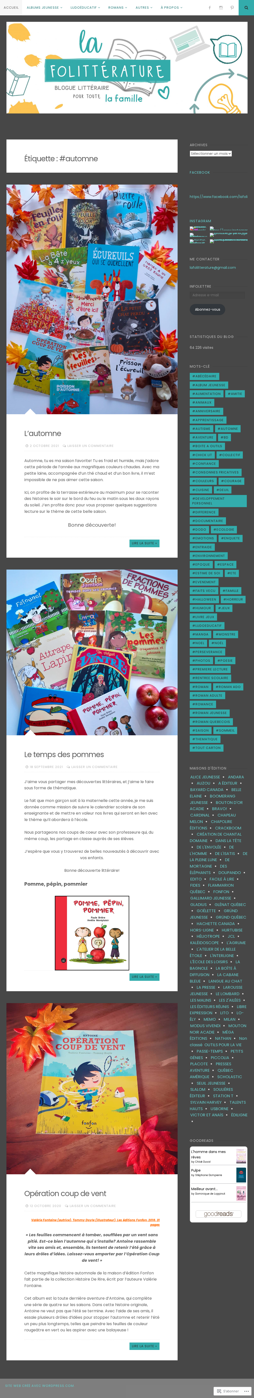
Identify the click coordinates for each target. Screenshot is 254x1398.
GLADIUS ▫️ (201, 904)
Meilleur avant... (204, 1188)
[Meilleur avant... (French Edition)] (241, 1199)
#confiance (204, 463)
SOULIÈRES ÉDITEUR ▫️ (211, 1093)
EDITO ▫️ (199, 879)
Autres (142, 7)
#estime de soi (206, 573)
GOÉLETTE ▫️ (209, 911)
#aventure (203, 437)
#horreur (233, 599)
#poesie (225, 660)
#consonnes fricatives (215, 472)
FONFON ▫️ (224, 892)
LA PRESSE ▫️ (209, 987)
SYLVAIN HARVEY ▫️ (208, 1102)
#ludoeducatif (207, 625)
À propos (170, 7)
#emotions (203, 538)
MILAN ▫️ (232, 1019)
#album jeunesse (208, 385)
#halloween (204, 599)
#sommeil (225, 730)
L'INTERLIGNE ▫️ (225, 956)
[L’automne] (92, 299)
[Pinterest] (232, 7)
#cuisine (200, 490)
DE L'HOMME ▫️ (212, 850)
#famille (230, 590)
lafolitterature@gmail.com (213, 267)
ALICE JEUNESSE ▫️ (208, 777)
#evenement (204, 582)
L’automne (42, 433)
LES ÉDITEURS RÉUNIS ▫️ (212, 1007)
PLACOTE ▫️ (202, 1064)
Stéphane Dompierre (208, 1175)
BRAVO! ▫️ (222, 809)
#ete (231, 573)
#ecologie (223, 529)
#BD (224, 437)
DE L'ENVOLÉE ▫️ (212, 847)
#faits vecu (204, 590)
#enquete (230, 538)
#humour (201, 608)
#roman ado (228, 687)
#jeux (224, 608)
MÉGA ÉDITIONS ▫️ (212, 1035)
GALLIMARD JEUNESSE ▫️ (213, 898)
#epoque (201, 564)
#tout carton (206, 747)
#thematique (205, 739)
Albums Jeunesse (43, 7)
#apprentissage (208, 420)
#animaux (202, 402)
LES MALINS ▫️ (203, 1000)
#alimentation (206, 393)
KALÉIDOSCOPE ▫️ (207, 943)
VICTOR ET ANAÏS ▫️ (209, 1115)
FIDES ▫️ (198, 885)
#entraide (202, 547)
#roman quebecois (211, 721)
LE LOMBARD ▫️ (230, 994)
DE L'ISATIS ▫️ (228, 853)
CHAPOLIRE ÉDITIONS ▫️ (211, 825)
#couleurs (203, 481)
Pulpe (196, 1170)
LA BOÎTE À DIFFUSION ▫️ (213, 971)
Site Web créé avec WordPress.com (39, 1385)
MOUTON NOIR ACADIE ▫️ (218, 1029)
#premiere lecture (210, 669)
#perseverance (207, 652)
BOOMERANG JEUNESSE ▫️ (212, 799)
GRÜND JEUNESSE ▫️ (214, 914)
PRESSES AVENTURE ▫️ (210, 1067)
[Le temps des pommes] (92, 652)
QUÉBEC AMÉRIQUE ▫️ (211, 1074)
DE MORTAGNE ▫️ (210, 863)
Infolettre (200, 286)
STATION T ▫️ (226, 1096)
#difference (204, 512)
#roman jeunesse (209, 713)
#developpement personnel (208, 501)
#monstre (226, 634)
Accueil (11, 7)
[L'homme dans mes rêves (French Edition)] (241, 1162)
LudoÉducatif (84, 7)
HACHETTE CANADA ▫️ (219, 924)
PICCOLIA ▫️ (223, 1058)
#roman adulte (207, 695)
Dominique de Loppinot (210, 1194)
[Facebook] (209, 7)
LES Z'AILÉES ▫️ (233, 1000)
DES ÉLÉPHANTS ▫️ (208, 869)
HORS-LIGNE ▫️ (205, 930)
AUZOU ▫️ (206, 783)
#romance (202, 704)
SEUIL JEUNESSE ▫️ (214, 1083)
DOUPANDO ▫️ (233, 873)
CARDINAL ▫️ (203, 815)
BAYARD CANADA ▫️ (209, 790)
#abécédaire (204, 376)
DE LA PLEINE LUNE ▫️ (219, 857)
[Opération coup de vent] (92, 1088)
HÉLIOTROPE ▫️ (211, 936)
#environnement (208, 555)
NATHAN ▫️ (226, 1038)
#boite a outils (207, 446)
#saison (200, 730)
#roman (200, 687)
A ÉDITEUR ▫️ (230, 783)
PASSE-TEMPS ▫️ (213, 1051)
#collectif (229, 455)
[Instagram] (221, 7)
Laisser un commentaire (90, 445)
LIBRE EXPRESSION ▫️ (218, 1010)
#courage (231, 481)
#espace (225, 564)
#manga (200, 634)
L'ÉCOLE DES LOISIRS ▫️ (212, 962)
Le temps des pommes (64, 754)
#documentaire (207, 521)
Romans (116, 7)
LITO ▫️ (227, 1013)
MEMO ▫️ (213, 1019)
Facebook (200, 172)
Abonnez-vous (207, 309)
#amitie (235, 393)
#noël (217, 643)
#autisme (201, 428)
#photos (201, 660)
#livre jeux (203, 617)
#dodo (199, 529)
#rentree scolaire (210, 678)
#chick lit (202, 455)
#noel (198, 643)
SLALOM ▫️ (200, 1089)
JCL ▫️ (234, 936)
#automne (228, 428)
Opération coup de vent (65, 1193)
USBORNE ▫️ (222, 1109)
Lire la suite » (144, 543)
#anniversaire (206, 411)
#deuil (222, 490)
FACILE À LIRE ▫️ (225, 879)
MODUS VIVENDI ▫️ (208, 1026)
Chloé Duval (203, 1162)
